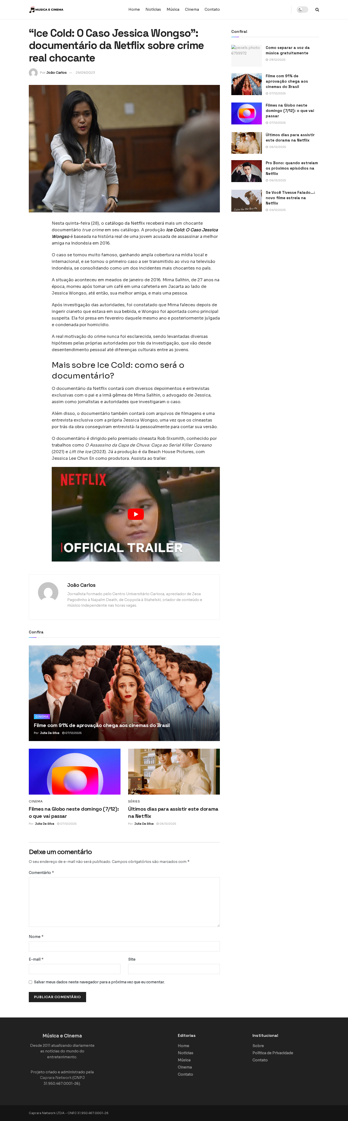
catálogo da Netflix (125, 223)
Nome (36, 936)
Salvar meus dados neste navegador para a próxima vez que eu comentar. (99, 982)
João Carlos (56, 72)
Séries (134, 801)
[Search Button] (317, 9)
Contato (212, 9)
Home (134, 9)
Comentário (41, 872)
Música (173, 9)
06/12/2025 (167, 823)
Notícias (153, 9)
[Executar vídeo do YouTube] (136, 514)
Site (132, 959)
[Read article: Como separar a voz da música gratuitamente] (246, 56)
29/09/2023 (85, 72)
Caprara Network (56, 1077)
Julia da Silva (49, 733)
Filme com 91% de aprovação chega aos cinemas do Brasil (102, 725)
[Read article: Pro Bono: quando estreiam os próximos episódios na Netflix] (246, 171)
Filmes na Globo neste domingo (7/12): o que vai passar (290, 110)
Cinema (192, 9)
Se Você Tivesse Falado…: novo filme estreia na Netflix (290, 198)
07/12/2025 (73, 733)
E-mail (36, 959)
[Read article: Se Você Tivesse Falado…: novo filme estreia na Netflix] (246, 201)
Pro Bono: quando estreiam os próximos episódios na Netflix (292, 168)
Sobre (258, 1045)
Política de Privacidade (272, 1053)
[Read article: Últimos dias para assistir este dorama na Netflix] (174, 772)
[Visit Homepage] (60, 9)
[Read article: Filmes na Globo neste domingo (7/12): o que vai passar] (75, 772)
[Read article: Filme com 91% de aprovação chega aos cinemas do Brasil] (124, 693)
